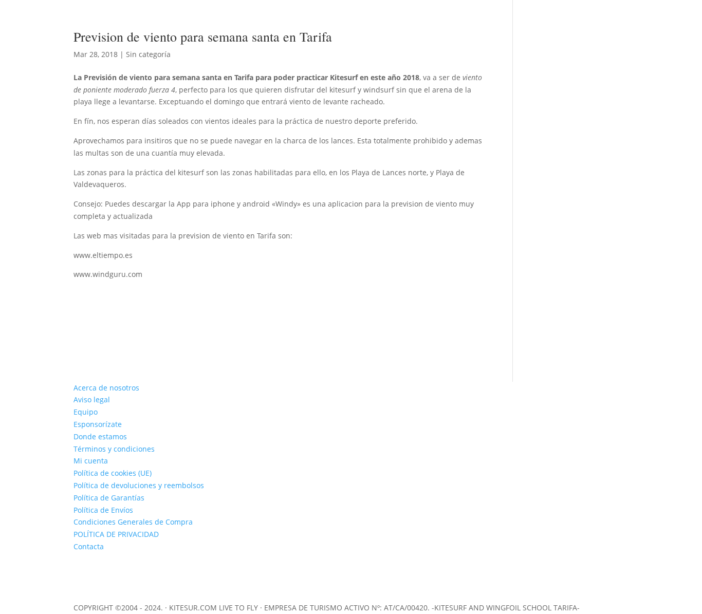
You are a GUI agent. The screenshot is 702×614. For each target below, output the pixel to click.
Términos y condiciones (114, 449)
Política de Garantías (108, 498)
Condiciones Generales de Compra (133, 522)
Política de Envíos (103, 510)
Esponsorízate (97, 424)
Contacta (88, 546)
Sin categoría (148, 54)
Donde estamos (100, 436)
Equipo (85, 412)
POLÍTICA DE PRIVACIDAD (116, 534)
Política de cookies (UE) (112, 473)
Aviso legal (91, 399)
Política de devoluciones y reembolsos (138, 485)
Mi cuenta (90, 461)
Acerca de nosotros (106, 388)
